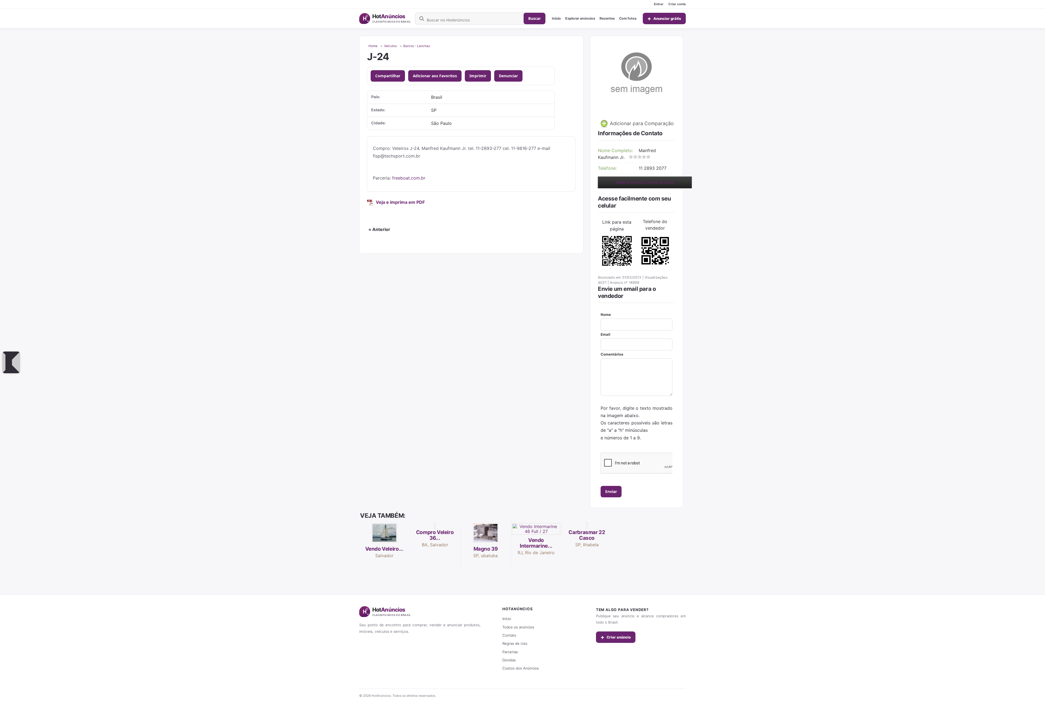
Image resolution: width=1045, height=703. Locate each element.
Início (556, 18)
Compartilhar (387, 75)
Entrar (658, 4)
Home (372, 46)
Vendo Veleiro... (384, 549)
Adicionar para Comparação (641, 123)
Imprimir (477, 75)
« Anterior (379, 229)
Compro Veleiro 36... (435, 535)
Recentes (607, 18)
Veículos (390, 46)
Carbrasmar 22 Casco (586, 535)
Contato (509, 635)
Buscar (534, 18)
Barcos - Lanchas (416, 46)
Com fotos (628, 18)
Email (605, 334)
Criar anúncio (616, 637)
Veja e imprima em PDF (400, 202)
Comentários (612, 354)
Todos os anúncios (518, 627)
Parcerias (510, 652)
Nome (606, 314)
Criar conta (677, 4)
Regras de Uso (514, 643)
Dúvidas (509, 660)
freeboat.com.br (408, 178)
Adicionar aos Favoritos (435, 75)
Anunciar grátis (664, 18)
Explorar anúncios (580, 18)
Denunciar (508, 75)
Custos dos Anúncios (520, 668)
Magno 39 (486, 549)
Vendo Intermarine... (536, 543)
